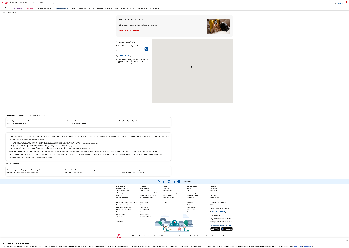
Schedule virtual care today (129, 30)
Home (4, 12)
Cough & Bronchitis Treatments (16, 123)
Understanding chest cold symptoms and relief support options (25, 170)
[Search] (146, 49)
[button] (192, 69)
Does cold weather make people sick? (76, 172)
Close (346, 240)
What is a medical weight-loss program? (133, 172)
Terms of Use (308, 246)
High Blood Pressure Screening (76, 123)
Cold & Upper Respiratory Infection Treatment (20, 121)
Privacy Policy (297, 246)
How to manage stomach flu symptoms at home (136, 170)
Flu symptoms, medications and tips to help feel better (23, 172)
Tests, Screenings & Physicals (128, 121)
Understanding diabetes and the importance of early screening (83, 170)
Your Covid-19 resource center (76, 121)
